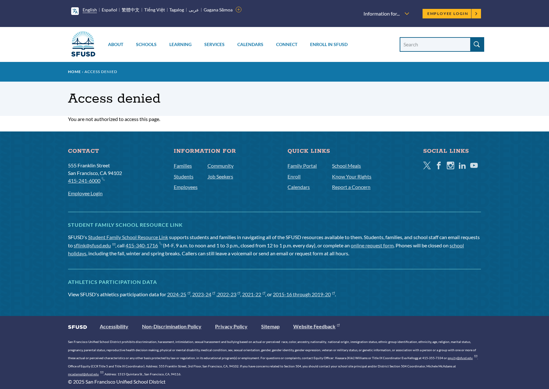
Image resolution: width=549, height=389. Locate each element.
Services (214, 44)
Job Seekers (220, 176)
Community (220, 166)
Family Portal (302, 166)
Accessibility (114, 326)
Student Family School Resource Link (128, 237)
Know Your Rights (351, 176)
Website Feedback (314, 326)
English (90, 9)
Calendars (250, 44)
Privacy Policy (231, 326)
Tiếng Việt (154, 9)
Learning (180, 44)
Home (74, 71)
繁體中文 (130, 9)
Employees (186, 187)
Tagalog (176, 9)
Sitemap (270, 326)
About (115, 44)
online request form (372, 245)
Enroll (294, 176)
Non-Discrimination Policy (171, 326)
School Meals (346, 166)
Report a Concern (351, 187)
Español (109, 9)
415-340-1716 (141, 245)
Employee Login (447, 13)
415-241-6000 (84, 181)
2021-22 (251, 294)
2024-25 (176, 294)
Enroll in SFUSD (329, 44)
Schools (146, 44)
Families (183, 166)
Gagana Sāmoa (218, 9)
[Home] (83, 45)
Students (183, 176)
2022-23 (226, 294)
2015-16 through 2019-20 (302, 294)
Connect (286, 44)
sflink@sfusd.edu (92, 245)
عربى (194, 9)
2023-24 (201, 294)
